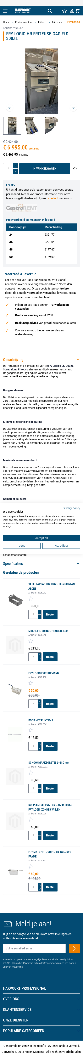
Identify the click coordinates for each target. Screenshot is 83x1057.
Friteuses (57, 22)
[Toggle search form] (49, 10)
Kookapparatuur (23, 22)
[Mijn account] (71, 10)
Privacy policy (71, 508)
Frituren (42, 22)
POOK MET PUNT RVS (40, 720)
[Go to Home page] (23, 10)
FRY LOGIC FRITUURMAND (43, 673)
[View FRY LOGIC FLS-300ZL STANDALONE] (12, 126)
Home (6, 22)
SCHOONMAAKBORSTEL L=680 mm (48, 762)
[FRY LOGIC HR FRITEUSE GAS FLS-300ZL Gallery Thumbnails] (32, 126)
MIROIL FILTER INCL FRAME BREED (48, 631)
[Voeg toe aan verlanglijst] (75, 168)
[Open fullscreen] (41, 81)
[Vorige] (9, 107)
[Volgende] (73, 107)
